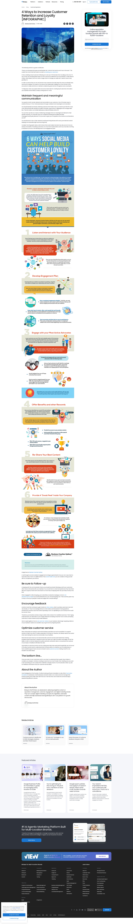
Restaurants (69, 893)
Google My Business (26, 889)
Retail (68, 889)
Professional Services (101, 872)
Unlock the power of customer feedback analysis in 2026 (77, 738)
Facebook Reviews (25, 893)
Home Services (70, 879)
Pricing (62, 1)
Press (84, 883)
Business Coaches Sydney (35, 572)
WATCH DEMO (106, 2)
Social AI (23, 876)
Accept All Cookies (14, 914)
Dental (68, 872)
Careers (84, 887)
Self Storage (69, 885)
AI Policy (54, 915)
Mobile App (99, 891)
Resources (54, 1)
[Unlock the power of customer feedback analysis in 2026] (78, 730)
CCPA (51, 915)
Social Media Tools (101, 893)
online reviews (49, 607)
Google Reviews (55, 887)
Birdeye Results (86, 893)
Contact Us (85, 895)
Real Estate (69, 887)
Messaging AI (39, 872)
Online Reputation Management (29, 887)
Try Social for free (93, 2)
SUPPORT (107, 910)
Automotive (69, 870)
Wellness (69, 891)
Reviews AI (24, 874)
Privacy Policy (100, 48)
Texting (38, 876)
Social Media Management (57, 891)
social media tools (50, 577)
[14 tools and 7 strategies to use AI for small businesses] (55, 730)
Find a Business (100, 883)
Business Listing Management (58, 885)
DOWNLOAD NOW (96, 44)
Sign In (84, 1)
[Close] (25, 904)
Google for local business (27, 885)
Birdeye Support (100, 887)
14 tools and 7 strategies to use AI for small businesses (55, 738)
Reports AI (54, 876)
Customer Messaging (26, 891)
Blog (27, 7)
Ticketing (54, 879)
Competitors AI (55, 874)
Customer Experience (35, 7)
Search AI (23, 870)
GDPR (43, 915)
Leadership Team (86, 872)
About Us (85, 870)
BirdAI (23, 900)
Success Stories (86, 889)
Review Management (41, 885)
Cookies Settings (14, 918)
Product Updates (86, 885)
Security (38, 915)
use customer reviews (42, 621)
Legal (68, 881)
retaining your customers (51, 72)
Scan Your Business (101, 881)
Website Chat (55, 889)
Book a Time (85, 876)
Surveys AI (54, 870)
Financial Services (70, 874)
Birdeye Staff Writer (30, 23)
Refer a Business (100, 889)
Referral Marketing (40, 891)
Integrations (39, 900)
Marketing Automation (41, 870)
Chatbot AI (39, 874)
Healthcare (69, 876)
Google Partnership (26, 902)
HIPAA (47, 915)
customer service (54, 649)
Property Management (71, 883)
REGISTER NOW (102, 856)
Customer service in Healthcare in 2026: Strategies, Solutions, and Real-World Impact (32, 739)
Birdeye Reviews (86, 891)
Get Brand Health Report (102, 879)
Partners (48, 1)
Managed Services (101, 870)
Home (23, 7)
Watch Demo (31, 840)
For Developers (100, 885)
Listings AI (24, 872)
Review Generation (41, 887)
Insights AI (54, 872)
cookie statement (16, 907)
